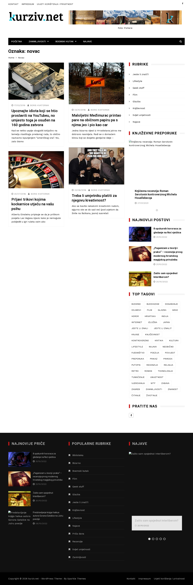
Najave (87, 41)
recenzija (152, 365)
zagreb (135, 389)
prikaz (153, 359)
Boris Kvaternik (39, 105)
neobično (168, 346)
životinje (151, 395)
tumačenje (137, 377)
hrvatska (150, 316)
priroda (167, 359)
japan (166, 322)
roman (148, 371)
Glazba (137, 101)
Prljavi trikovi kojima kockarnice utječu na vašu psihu (32, 204)
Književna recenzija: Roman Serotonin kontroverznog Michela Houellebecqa (156, 194)
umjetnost (156, 377)
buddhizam (153, 304)
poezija (154, 352)
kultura (174, 340)
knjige (135, 334)
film (149, 310)
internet (136, 322)
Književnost (139, 108)
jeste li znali (139, 328)
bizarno (136, 304)
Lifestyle (137, 81)
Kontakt (13, 4)
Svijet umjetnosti (141, 115)
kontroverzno (140, 340)
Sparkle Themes (76, 578)
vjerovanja (138, 383)
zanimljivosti (154, 389)
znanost (173, 389)
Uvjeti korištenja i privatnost (55, 4)
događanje (171, 304)
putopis (136, 365)
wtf (153, 383)
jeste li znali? (163, 328)
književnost (152, 334)
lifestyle (137, 346)
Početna (16, 41)
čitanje (135, 395)
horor (135, 316)
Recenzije (77, 541)
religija (168, 365)
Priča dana (78, 533)
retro (135, 371)
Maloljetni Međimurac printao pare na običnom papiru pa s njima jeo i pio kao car (96, 120)
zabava (165, 383)
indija (164, 316)
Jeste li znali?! (141, 74)
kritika (159, 340)
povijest (170, 352)
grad (175, 310)
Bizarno (76, 463)
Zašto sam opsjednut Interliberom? (156, 520)
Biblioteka (77, 455)
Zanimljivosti (37, 41)
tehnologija (165, 371)
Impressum (28, 4)
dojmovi (136, 310)
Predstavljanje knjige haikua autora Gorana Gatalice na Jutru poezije (48, 515)
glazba (162, 310)
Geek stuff (138, 88)
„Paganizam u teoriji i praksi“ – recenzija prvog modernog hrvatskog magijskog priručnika (47, 476)
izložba (152, 322)
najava (153, 346)
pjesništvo (137, 352)
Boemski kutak (64, 41)
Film (135, 94)
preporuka (137, 359)
